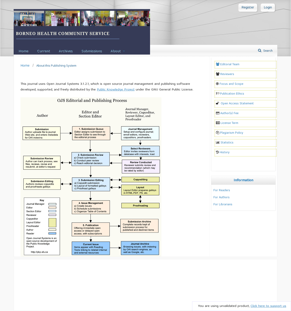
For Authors (221, 197)
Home (23, 51)
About (116, 51)
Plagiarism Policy (231, 133)
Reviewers (227, 74)
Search (267, 51)
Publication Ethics (232, 94)
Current (43, 51)
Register (247, 8)
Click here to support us (268, 306)
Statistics (227, 142)
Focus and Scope (231, 84)
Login (268, 8)
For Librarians (222, 204)
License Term (229, 123)
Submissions (91, 51)
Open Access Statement (237, 103)
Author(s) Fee (229, 113)
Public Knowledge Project (116, 90)
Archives (66, 51)
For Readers (221, 190)
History (225, 152)
